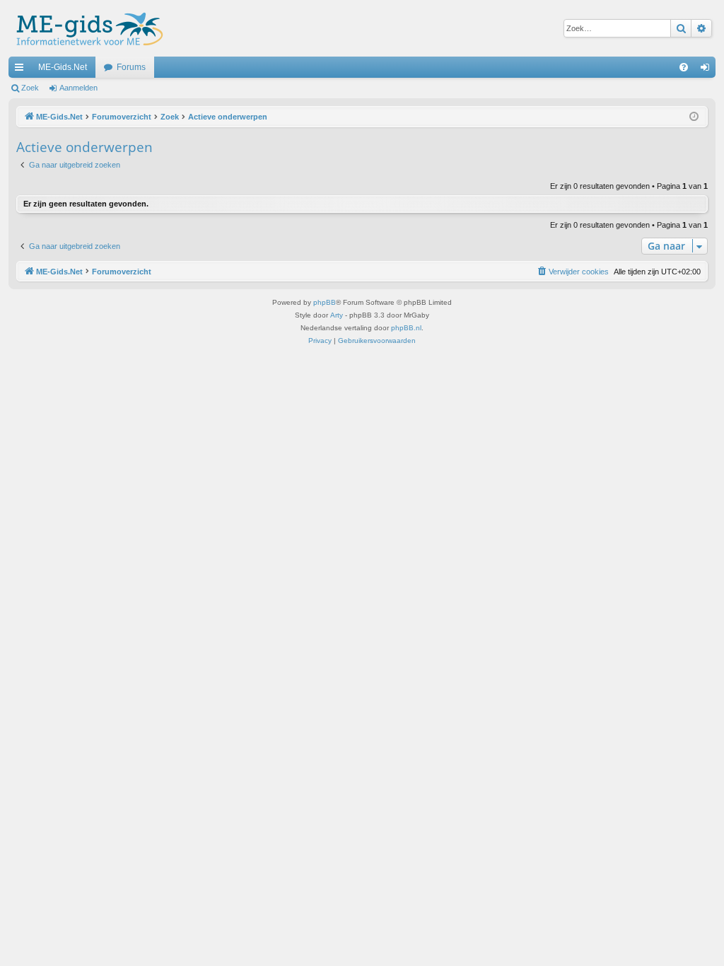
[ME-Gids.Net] (85, 28)
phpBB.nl (406, 328)
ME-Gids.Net (62, 67)
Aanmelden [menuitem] (708, 70)
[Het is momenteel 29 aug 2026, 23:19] (694, 117)
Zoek (30, 87)
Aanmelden (78, 87)
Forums (131, 67)
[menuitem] (683, 67)
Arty (336, 315)
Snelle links (22, 70)
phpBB (324, 302)
